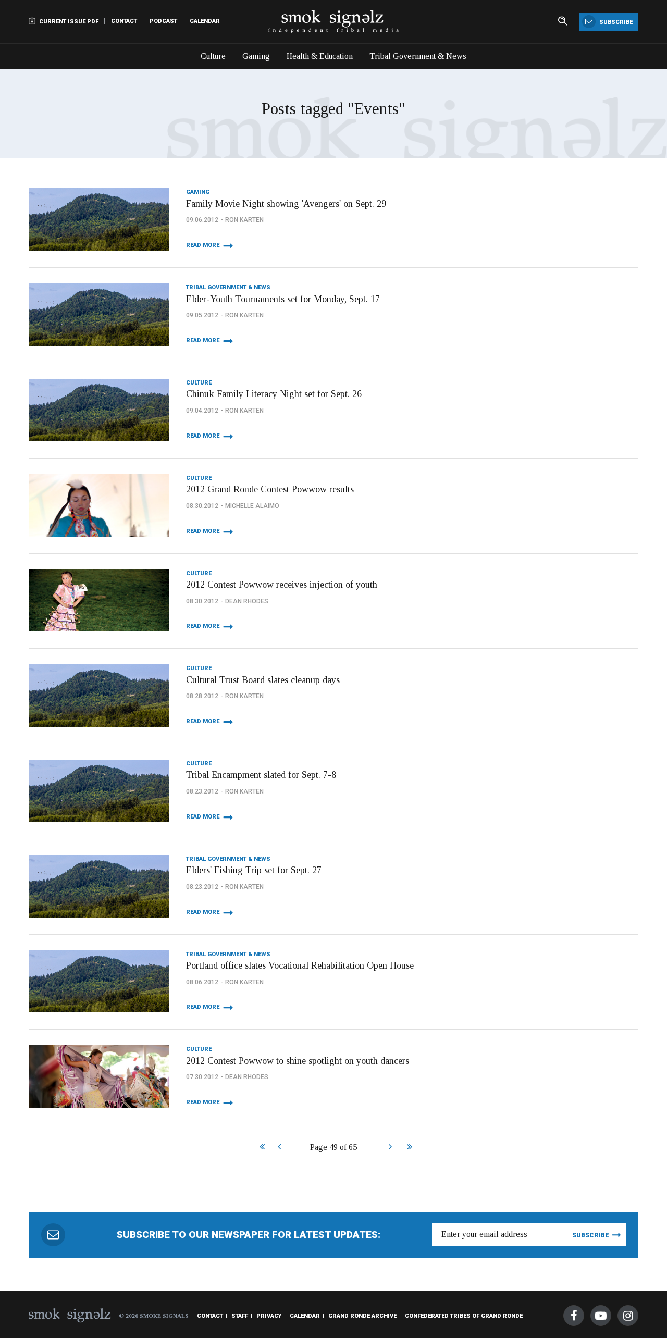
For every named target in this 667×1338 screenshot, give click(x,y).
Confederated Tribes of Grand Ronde (464, 1315)
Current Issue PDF (68, 21)
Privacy (268, 1315)
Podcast (163, 21)
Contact (124, 21)
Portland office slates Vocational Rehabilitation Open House (300, 965)
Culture (213, 56)
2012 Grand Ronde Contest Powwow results (270, 489)
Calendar (205, 21)
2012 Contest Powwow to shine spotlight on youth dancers (297, 1061)
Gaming (256, 56)
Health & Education (320, 56)
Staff (239, 1315)
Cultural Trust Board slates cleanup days (263, 680)
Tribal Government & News (417, 56)
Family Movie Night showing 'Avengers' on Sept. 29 (286, 204)
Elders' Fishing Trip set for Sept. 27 (254, 870)
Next (390, 1148)
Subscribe (615, 22)
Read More (202, 245)
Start (261, 1148)
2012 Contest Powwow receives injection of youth (281, 584)
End (408, 1148)
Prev (279, 1148)
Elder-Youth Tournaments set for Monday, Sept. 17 (283, 299)
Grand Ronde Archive (362, 1315)
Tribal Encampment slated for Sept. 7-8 (261, 775)
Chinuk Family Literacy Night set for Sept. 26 (274, 394)
